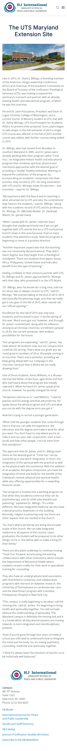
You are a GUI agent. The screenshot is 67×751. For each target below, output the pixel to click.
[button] (57, 7)
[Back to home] (26, 7)
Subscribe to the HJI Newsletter (20, 739)
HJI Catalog (8, 729)
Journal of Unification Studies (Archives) (25, 734)
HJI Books (7, 709)
